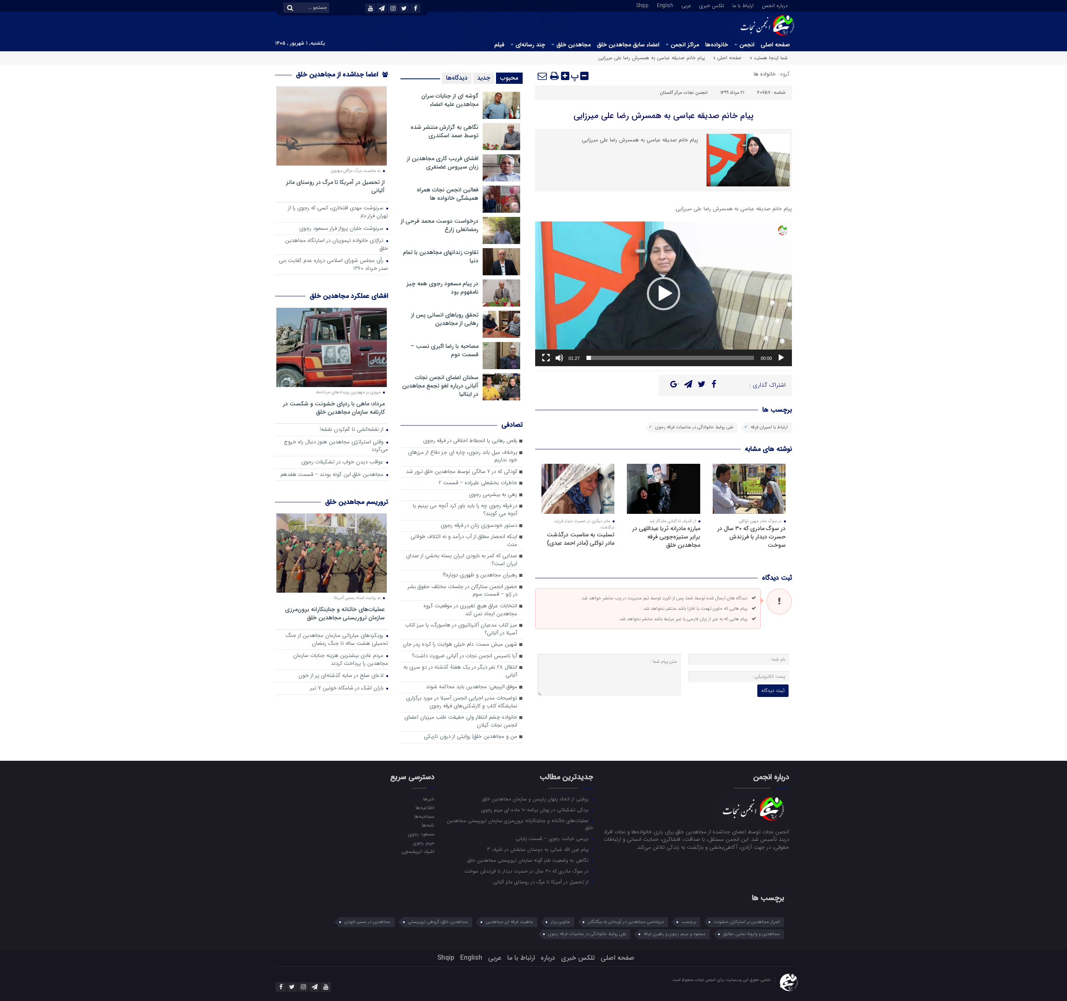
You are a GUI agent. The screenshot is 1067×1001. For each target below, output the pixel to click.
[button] (663, 293)
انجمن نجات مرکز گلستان (684, 92)
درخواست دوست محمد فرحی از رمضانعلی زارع (439, 225)
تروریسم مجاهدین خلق (356, 502)
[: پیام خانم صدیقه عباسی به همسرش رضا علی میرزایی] (543, 76)
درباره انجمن (775, 5)
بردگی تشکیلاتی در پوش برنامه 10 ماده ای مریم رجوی (535, 809)
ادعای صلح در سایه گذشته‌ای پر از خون (341, 676)
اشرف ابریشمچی (417, 851)
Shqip (642, 5)
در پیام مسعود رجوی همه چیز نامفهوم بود (442, 288)
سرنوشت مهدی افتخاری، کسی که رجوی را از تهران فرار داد (338, 212)
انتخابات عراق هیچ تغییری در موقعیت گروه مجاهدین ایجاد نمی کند (470, 610)
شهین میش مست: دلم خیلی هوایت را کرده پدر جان (460, 645)
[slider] (670, 358)
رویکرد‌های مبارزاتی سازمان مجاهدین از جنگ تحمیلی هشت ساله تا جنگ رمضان (337, 640)
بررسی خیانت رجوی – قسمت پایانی (553, 838)
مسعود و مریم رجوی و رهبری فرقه (675, 934)
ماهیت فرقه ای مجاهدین (509, 922)
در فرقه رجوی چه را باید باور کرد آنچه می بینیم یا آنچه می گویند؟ (465, 510)
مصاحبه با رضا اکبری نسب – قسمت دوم (444, 350)
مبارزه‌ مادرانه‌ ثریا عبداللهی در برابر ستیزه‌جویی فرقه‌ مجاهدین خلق (666, 537)
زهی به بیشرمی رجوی (493, 495)
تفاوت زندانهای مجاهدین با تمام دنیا (440, 256)
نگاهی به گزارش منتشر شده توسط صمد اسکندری (444, 131)
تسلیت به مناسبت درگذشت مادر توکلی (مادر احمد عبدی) (580, 539)
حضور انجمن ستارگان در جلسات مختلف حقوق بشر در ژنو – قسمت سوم (462, 591)
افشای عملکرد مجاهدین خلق (349, 296)
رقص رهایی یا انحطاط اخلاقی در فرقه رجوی (470, 441)
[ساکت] (559, 358)
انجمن (746, 44)
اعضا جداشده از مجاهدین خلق (338, 74)
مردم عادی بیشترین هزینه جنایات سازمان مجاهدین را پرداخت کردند (340, 660)
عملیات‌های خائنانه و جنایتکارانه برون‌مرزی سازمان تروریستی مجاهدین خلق (335, 613)
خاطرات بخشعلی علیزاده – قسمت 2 (477, 483)
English (665, 5)
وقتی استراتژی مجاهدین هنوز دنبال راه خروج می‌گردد (336, 446)
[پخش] (781, 358)
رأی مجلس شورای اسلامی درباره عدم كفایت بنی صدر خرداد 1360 (333, 265)
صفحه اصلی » (727, 58)
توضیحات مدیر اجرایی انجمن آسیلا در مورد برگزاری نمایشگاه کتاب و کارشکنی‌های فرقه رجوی (461, 702)
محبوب (509, 78)
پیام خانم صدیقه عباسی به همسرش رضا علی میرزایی (664, 115)
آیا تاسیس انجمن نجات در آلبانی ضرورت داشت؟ (464, 656)
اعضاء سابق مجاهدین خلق (628, 44)
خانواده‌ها (716, 44)
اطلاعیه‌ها (425, 807)
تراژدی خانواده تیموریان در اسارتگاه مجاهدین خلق (336, 245)
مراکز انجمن (685, 44)
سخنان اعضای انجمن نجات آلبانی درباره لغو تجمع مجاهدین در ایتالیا (440, 386)
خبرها (428, 798)
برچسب (688, 922)
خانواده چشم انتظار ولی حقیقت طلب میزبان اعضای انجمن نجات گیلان (460, 721)
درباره (548, 958)
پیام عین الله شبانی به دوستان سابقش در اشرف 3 (538, 849)
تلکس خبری (711, 5)
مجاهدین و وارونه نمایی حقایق (751, 934)
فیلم (499, 44)
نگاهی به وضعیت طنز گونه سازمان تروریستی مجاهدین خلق (528, 860)
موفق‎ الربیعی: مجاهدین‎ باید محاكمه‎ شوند (471, 687)
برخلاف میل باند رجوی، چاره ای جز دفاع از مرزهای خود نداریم (462, 457)
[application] (663, 293)
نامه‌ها (428, 825)
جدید (483, 78)
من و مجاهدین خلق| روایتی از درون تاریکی (470, 737)
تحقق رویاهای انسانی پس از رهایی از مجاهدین (444, 319)
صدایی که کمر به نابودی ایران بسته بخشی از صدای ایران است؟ (461, 560)
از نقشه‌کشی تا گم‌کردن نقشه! (352, 430)
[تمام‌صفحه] (546, 358)
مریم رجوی (423, 842)
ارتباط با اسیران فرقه (769, 427)
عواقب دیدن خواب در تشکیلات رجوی (343, 462)
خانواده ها (765, 74)
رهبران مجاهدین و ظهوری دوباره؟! (480, 575)
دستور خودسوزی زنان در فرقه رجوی (479, 526)
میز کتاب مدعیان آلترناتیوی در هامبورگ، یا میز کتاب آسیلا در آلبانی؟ (461, 629)
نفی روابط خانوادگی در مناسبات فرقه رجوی (694, 427)
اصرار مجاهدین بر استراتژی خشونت (747, 922)
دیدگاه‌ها (456, 78)
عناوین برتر (560, 922)
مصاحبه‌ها (424, 816)
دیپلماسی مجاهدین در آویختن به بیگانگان (626, 922)
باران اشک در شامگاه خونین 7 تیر (347, 688)
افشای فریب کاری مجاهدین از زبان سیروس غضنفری (442, 162)
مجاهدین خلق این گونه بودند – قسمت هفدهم (333, 475)
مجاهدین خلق (573, 44)
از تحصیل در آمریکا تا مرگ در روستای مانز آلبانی (335, 186)
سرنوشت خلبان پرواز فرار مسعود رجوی (342, 229)
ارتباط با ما (743, 5)
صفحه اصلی (775, 44)
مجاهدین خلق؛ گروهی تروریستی (438, 922)
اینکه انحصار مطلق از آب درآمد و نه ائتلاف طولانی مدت (464, 541)
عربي (686, 5)
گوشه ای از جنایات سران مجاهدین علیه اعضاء (449, 100)
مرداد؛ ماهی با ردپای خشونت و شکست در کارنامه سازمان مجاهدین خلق (334, 407)
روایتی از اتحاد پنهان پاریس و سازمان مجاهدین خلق (536, 798)
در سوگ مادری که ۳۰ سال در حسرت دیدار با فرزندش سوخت (751, 537)
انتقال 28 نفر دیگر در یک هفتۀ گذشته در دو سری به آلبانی (460, 671)
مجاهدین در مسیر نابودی (367, 922)
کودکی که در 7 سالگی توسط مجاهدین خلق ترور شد (461, 472)
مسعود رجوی (421, 834)
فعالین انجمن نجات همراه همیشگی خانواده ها (447, 194)
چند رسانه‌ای (530, 44)
